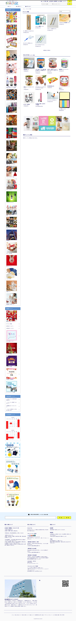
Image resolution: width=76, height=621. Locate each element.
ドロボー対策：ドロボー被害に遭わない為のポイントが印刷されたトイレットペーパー (40, 70)
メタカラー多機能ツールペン (39, 26)
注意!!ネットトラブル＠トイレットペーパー (29, 87)
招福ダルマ (60, 88)
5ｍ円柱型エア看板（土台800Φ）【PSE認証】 (40, 104)
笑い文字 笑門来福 (27, 104)
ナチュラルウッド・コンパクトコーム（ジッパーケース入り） (40, 87)
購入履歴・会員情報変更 (53, 1)
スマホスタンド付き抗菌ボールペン (64, 22)
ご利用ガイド (19, 6)
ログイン (65, 1)
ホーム (10, 6)
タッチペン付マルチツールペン (40, 44)
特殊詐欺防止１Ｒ (26, 69)
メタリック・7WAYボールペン (51, 28)
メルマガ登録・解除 (45, 1)
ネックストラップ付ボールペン (28, 43)
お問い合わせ (28, 6)
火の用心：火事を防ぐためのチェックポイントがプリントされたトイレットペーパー (52, 70)
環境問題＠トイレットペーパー (63, 69)
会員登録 (60, 1)
